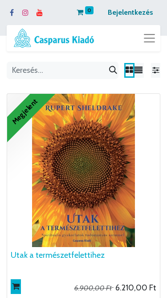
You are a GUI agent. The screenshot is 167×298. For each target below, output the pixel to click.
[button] (16, 286)
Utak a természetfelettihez (58, 255)
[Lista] (138, 70)
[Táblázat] (129, 70)
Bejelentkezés (130, 12)
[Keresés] (113, 70)
